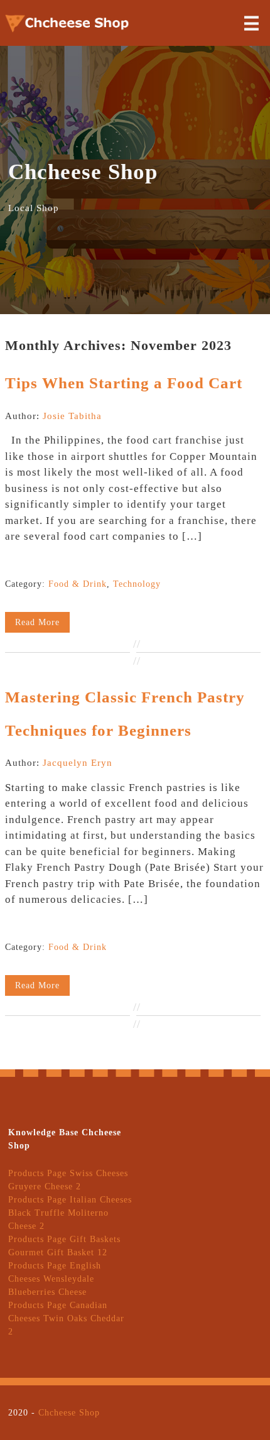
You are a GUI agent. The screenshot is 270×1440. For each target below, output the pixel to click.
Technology (137, 584)
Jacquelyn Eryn (77, 763)
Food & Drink (77, 584)
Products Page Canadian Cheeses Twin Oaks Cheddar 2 (66, 1318)
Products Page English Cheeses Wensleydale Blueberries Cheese (54, 1279)
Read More (37, 622)
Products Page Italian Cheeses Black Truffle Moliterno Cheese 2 (70, 1213)
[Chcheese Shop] (67, 31)
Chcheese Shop (69, 1412)
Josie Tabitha (72, 416)
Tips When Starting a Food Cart (123, 382)
